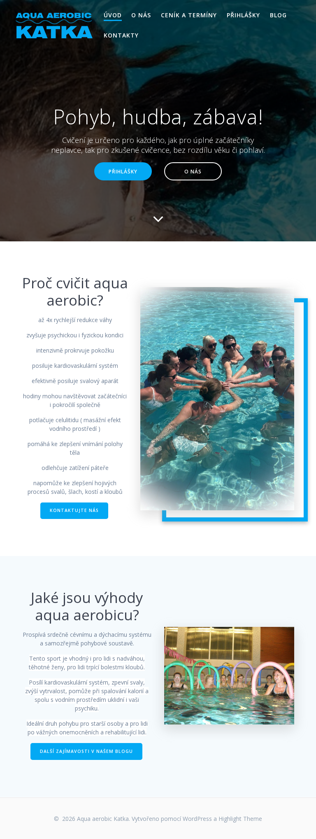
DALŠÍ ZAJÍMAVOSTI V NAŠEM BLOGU (86, 751)
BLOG (278, 15)
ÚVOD (113, 15)
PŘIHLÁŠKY (243, 15)
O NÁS (141, 15)
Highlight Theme (240, 819)
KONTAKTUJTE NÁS (74, 510)
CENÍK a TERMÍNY (189, 15)
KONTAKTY (121, 35)
